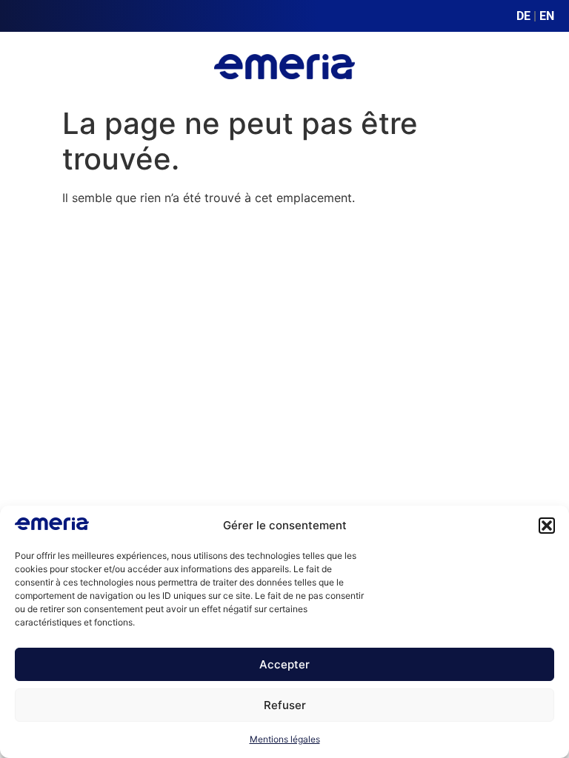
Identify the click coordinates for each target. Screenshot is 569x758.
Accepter (284, 664)
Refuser (285, 705)
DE (523, 16)
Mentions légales (285, 739)
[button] (546, 525)
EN (546, 16)
